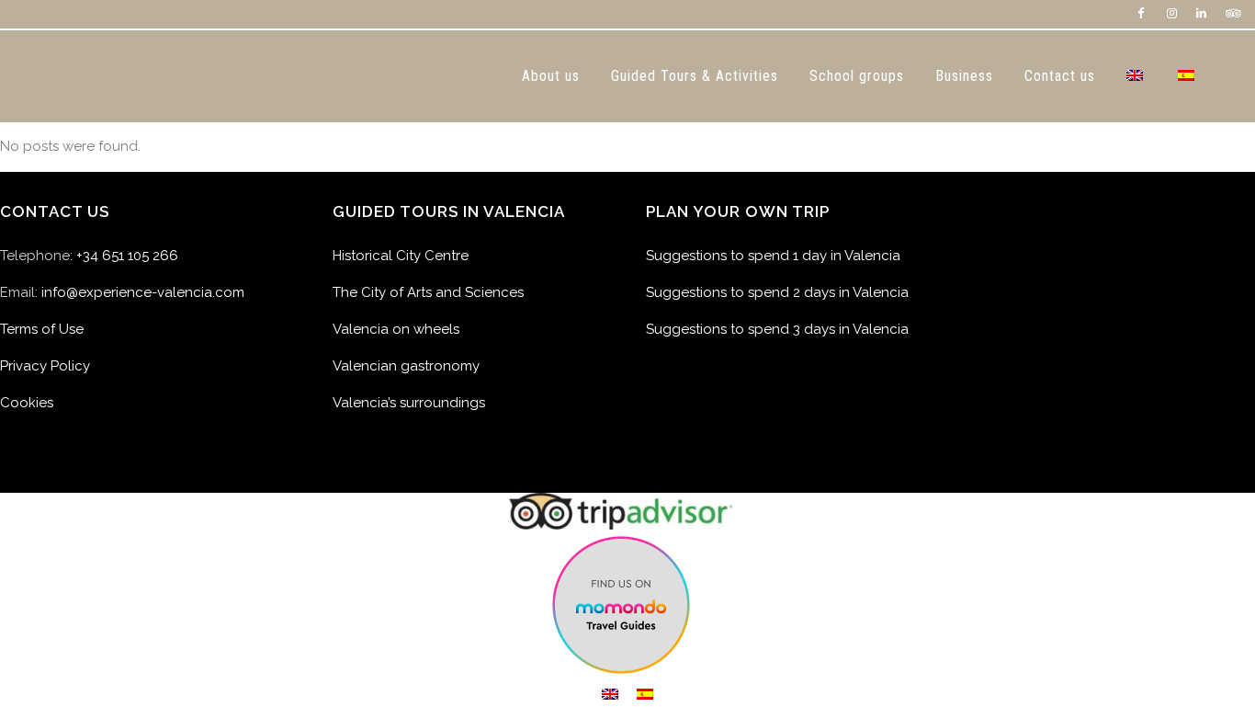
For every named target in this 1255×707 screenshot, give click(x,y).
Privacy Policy (45, 366)
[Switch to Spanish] (1188, 76)
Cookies (26, 402)
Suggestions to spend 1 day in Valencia (773, 255)
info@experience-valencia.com (142, 292)
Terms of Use (42, 329)
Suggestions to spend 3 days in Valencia (777, 329)
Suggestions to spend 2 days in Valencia (777, 292)
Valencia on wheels (396, 329)
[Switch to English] (610, 694)
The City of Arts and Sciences (428, 292)
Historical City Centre (401, 255)
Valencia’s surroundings (409, 402)
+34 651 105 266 (127, 255)
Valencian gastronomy (406, 366)
